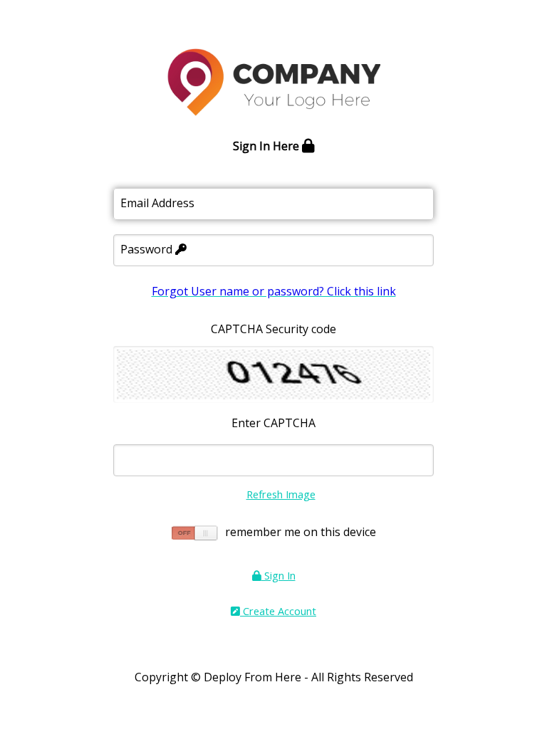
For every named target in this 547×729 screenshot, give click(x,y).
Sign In (278, 575)
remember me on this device (300, 532)
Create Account (278, 611)
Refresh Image (281, 494)
